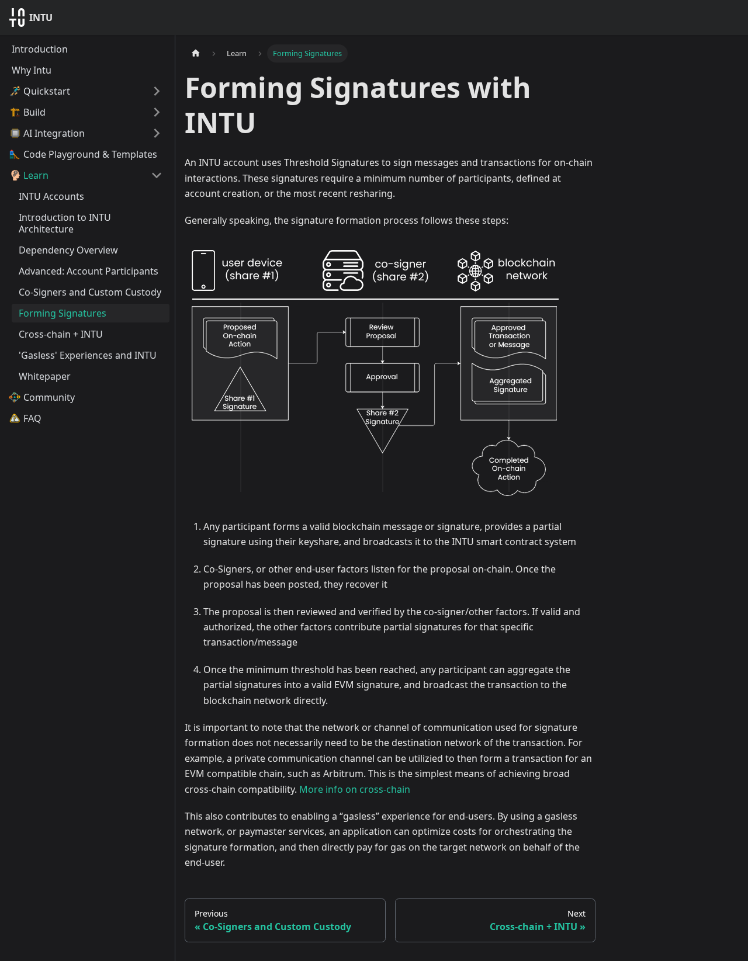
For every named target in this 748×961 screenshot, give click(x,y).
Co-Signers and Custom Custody (90, 292)
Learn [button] (36, 175)
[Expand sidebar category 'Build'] (156, 112)
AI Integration (54, 133)
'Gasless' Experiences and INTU (88, 355)
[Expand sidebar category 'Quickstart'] (156, 91)
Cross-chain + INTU (61, 334)
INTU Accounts (51, 196)
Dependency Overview (68, 250)
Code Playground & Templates (90, 154)
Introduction (40, 49)
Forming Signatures (62, 313)
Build (34, 112)
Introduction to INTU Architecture (65, 223)
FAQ (32, 418)
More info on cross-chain (354, 789)
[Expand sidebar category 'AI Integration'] (156, 133)
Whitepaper (45, 376)
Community (49, 397)
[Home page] (196, 53)
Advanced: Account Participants (88, 271)
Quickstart (46, 91)
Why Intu (31, 70)
